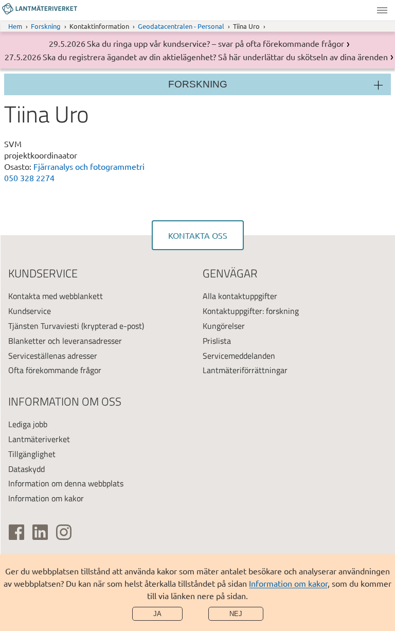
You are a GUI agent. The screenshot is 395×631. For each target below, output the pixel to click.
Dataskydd (26, 469)
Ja (157, 614)
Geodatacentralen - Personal (181, 26)
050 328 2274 (29, 177)
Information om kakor (288, 583)
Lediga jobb (27, 424)
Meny (382, 10)
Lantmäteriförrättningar (245, 370)
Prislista (217, 341)
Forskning (46, 26)
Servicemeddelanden (239, 355)
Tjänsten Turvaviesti (43, 326)
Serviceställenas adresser (52, 355)
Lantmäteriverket (39, 439)
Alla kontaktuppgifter (240, 296)
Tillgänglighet (32, 454)
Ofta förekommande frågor (54, 370)
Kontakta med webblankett (55, 296)
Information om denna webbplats (65, 483)
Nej (235, 614)
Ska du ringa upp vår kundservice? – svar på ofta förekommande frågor (215, 43)
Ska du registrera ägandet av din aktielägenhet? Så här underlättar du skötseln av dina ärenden (215, 56)
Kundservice (29, 311)
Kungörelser (224, 326)
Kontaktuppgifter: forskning (251, 311)
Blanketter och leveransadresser (65, 341)
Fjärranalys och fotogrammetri (89, 166)
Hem (15, 26)
